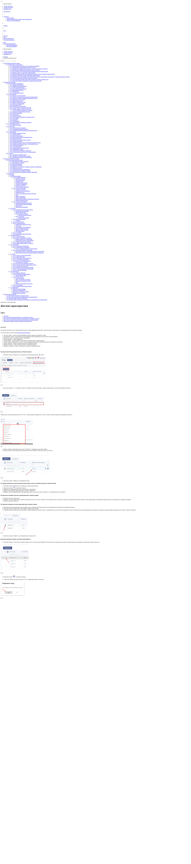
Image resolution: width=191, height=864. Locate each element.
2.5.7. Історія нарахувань (16, 141)
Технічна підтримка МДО (19, 290)
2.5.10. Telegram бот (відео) (16, 145)
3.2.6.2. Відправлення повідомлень (21, 274)
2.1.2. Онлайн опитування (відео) (18, 86)
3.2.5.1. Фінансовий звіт (19, 256)
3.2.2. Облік (13, 208)
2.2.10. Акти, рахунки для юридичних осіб (20, 107)
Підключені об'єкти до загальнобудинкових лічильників (30, 251)
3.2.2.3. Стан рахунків (18, 221)
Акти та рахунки (20, 216)
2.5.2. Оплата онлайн (15, 134)
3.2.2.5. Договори (17, 232)
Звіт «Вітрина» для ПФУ (22, 262)
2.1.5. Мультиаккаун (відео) (16, 90)
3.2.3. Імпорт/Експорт (15, 235)
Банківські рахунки (20, 178)
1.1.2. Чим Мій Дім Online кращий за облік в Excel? (23, 67)
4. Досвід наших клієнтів (10, 294)
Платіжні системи (20, 180)
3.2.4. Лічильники (14, 244)
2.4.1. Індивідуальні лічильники (18, 127)
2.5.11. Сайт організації (15, 146)
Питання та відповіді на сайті (23, 281)
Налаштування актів (24, 217)
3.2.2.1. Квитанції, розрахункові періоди (23, 209)
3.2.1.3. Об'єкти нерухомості (20, 201)
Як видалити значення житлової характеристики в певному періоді (21, 320)
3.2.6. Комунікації (14, 271)
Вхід (5, 37)
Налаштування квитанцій (22, 211)
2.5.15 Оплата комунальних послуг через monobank (23, 152)
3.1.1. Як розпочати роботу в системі (19, 161)
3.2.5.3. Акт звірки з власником (20, 259)
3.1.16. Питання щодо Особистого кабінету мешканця (23, 172)
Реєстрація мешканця (9, 40)
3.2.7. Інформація (14, 287)
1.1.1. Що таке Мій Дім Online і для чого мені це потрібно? (24, 66)
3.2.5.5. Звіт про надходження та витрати (23, 263)
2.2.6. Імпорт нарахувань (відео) (18, 102)
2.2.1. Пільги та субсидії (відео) (17, 95)
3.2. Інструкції (10, 173)
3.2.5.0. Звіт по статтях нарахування (22, 255)
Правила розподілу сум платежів (24, 239)
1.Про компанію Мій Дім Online (12, 63)
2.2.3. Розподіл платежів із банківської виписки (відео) (23, 98)
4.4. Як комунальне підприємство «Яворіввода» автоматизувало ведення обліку (27, 299)
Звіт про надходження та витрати (24, 283)
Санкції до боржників (21, 184)
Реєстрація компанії (9, 38)
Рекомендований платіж (22, 200)
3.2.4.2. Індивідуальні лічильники (21, 247)
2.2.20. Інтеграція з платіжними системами (20, 122)
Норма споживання (20, 197)
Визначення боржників (21, 183)
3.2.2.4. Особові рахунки (19, 223)
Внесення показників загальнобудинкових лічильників (29, 252)
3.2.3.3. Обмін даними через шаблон (22, 242)
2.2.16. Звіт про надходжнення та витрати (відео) (22, 117)
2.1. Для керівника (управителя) (15, 83)
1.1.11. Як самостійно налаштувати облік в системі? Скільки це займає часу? (29, 79)
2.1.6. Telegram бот (14, 91)
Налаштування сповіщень (22, 187)
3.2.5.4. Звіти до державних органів (22, 260)
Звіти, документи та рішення (23, 279)
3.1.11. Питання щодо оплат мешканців (20, 169)
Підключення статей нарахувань (24, 204)
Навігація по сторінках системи (21, 291)
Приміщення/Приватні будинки (24, 203)
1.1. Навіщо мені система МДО (14, 64)
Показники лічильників (22, 207)
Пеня (17, 195)
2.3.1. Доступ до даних (15, 125)
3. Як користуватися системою (11, 158)
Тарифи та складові (20, 189)
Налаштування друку (21, 212)
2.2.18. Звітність (14, 119)
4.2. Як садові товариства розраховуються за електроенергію (22, 297)
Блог (5, 30)
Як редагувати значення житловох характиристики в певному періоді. (21, 318)
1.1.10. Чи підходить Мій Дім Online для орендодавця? (23, 78)
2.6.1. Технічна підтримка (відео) (18, 154)
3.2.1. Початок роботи (15, 176)
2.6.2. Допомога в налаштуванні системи (20, 156)
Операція (18, 220)
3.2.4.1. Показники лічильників (21, 246)
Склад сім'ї (18, 226)
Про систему (7, 11)
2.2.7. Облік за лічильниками (17, 103)
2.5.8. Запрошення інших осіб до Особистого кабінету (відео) (25, 142)
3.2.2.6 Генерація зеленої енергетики (22, 234)
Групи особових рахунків (22, 228)
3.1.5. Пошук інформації (16, 164)
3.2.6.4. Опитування (18, 285)
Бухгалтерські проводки (22, 213)
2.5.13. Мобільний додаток (16, 149)
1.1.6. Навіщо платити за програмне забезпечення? (22, 72)
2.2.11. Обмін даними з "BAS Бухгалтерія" (20, 109)
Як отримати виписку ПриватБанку (25, 240)
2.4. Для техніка (11, 126)
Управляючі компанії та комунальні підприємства (19, 19)
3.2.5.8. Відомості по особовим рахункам (23, 267)
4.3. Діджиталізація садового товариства (17, 298)
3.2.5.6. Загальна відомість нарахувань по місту (24, 264)
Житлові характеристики (22, 230)
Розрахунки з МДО (20, 185)
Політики (12, 174)
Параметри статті (20, 192)
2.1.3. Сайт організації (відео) (17, 87)
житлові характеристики (23, 332)
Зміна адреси (19, 205)
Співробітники (19, 181)
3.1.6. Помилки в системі (16, 165)
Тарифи (6, 25)
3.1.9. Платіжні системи (16, 168)
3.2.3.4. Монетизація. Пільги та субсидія (23, 243)
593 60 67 (8, 6)
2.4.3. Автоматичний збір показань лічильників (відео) (23, 130)
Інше (17, 282)
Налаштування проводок (25, 215)
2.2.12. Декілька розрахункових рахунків (20, 111)
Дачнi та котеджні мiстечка (13, 20)
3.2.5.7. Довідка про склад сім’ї (20, 266)
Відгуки (6, 35)
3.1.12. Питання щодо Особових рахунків (20, 170)
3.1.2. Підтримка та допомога (17, 162)
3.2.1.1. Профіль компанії (19, 177)
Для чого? (6, 316)
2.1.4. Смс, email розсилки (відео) (18, 89)
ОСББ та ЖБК (10, 18)
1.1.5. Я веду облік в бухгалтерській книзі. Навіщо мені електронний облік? (29, 71)
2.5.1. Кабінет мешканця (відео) (18, 133)
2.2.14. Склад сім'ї (14, 114)
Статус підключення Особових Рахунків (26, 193)
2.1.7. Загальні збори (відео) (17, 93)
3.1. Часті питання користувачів (15, 160)
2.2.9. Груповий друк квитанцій (18, 106)
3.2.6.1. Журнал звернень (19, 273)
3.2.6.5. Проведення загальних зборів (22, 286)
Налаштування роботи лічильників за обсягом (27, 199)
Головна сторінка (20, 278)
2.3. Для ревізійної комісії (13, 123)
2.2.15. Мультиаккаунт (15, 115)
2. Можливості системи (10, 82)
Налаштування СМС (21, 275)
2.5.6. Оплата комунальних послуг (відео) (20, 140)
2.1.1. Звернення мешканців (17, 84)
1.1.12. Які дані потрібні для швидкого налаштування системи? (26, 80)
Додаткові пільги (20, 231)
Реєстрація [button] (10, 43)
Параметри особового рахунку (23, 224)
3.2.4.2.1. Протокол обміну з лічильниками (26, 248)
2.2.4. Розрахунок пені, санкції (17, 99)
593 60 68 (8, 7)
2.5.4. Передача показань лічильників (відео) (21, 137)
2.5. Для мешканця (11, 131)
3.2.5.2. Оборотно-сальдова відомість (22, 258)
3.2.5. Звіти (12, 254)
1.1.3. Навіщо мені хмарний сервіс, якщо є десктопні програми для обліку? (29, 68)
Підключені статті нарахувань (23, 227)
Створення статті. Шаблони (23, 191)
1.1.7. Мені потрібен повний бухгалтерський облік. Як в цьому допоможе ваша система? (32, 74)
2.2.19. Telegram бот (15, 121)
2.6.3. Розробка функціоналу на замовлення (21, 157)
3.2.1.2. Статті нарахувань (19, 188)
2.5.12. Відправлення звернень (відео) (19, 148)
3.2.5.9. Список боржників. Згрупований (23, 268)
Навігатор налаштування (19, 289)
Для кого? (6, 16)
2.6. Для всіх (10, 153)
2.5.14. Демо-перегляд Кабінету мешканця (20, 150)
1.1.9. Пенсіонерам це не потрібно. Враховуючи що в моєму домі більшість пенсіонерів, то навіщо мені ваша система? (40, 76)
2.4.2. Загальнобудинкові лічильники (19, 129)
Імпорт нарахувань (20, 196)
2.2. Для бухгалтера (11, 94)
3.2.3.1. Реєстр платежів (19, 236)
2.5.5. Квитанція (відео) (15, 138)
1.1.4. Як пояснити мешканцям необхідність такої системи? (25, 70)
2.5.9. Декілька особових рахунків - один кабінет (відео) (24, 144)
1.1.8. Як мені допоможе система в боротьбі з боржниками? (25, 75)
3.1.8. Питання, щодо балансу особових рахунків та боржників (25, 166)
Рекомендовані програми (19, 293)
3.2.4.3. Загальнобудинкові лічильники (22, 250)
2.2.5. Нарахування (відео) (16, 101)
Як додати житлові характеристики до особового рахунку (18, 317)
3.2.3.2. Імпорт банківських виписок (22, 238)
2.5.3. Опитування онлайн (16, 136)
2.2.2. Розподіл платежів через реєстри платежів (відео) (24, 97)
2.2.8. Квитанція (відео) (15, 105)
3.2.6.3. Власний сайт (18, 277)
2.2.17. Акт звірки (14, 118)
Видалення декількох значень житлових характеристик (18, 321)
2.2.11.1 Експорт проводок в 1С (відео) (22, 110)
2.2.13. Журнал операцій (16, 113)
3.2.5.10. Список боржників (20, 270)
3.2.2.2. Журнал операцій (19, 219)
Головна (6, 56)
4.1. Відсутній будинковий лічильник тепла (18, 295)
